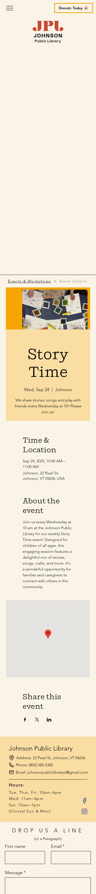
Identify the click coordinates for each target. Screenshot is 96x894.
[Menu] (45, 8)
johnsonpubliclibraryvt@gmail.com (57, 772)
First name (15, 846)
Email (57, 846)
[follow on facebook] (84, 801)
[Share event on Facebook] (25, 720)
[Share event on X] (37, 720)
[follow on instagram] (84, 811)
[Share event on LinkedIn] (49, 720)
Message (15, 872)
